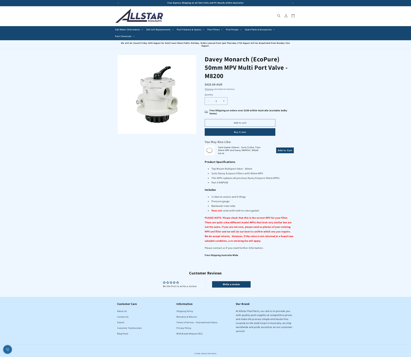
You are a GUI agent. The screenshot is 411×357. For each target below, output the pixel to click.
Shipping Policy (184, 311)
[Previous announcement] (118, 3)
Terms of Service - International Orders (196, 322)
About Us (122, 311)
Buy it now (240, 132)
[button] (128, 29)
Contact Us (123, 316)
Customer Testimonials (129, 328)
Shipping (209, 89)
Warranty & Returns (186, 316)
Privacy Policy (183, 328)
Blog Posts (122, 333)
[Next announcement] (292, 3)
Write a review (231, 284)
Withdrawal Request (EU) (189, 333)
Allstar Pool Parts (209, 353)
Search (120, 322)
